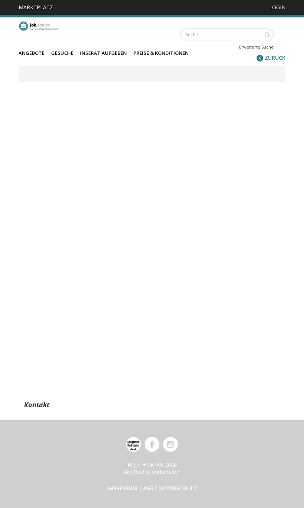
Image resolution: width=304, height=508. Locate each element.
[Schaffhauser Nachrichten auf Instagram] (170, 444)
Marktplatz (36, 7)
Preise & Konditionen (161, 53)
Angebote (31, 53)
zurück (274, 57)
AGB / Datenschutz (170, 488)
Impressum (122, 488)
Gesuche (62, 53)
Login (277, 7)
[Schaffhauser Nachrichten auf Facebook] (152, 444)
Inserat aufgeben (103, 53)
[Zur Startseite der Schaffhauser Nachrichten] (133, 444)
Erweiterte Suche (256, 47)
